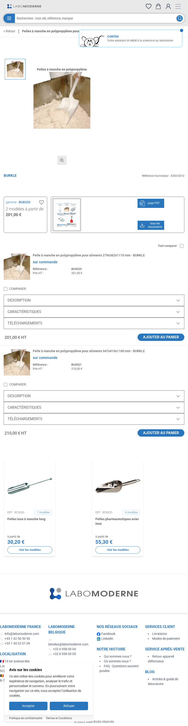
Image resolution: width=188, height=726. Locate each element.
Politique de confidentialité (25, 718)
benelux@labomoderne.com (68, 644)
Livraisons (159, 634)
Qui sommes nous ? (118, 656)
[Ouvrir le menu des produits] (9, 18)
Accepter (28, 706)
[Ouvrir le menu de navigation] (178, 6)
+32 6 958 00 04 (64, 649)
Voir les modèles (30, 550)
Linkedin (107, 638)
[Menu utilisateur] (168, 6)
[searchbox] (95, 18)
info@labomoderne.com (22, 634)
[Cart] (158, 6)
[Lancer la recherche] (180, 18)
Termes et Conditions (59, 718)
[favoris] (148, 6)
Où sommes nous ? (117, 661)
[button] (61, 100)
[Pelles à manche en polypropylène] (15, 69)
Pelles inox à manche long (26, 519)
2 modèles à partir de (24, 209)
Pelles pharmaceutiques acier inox (117, 521)
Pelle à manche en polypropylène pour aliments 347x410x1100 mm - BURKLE (89, 351)
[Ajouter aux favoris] (41, 202)
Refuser (69, 706)
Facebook (108, 634)
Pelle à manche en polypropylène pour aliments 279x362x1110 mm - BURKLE (89, 255)
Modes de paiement (166, 638)
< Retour (9, 31)
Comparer (17, 289)
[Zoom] (61, 160)
